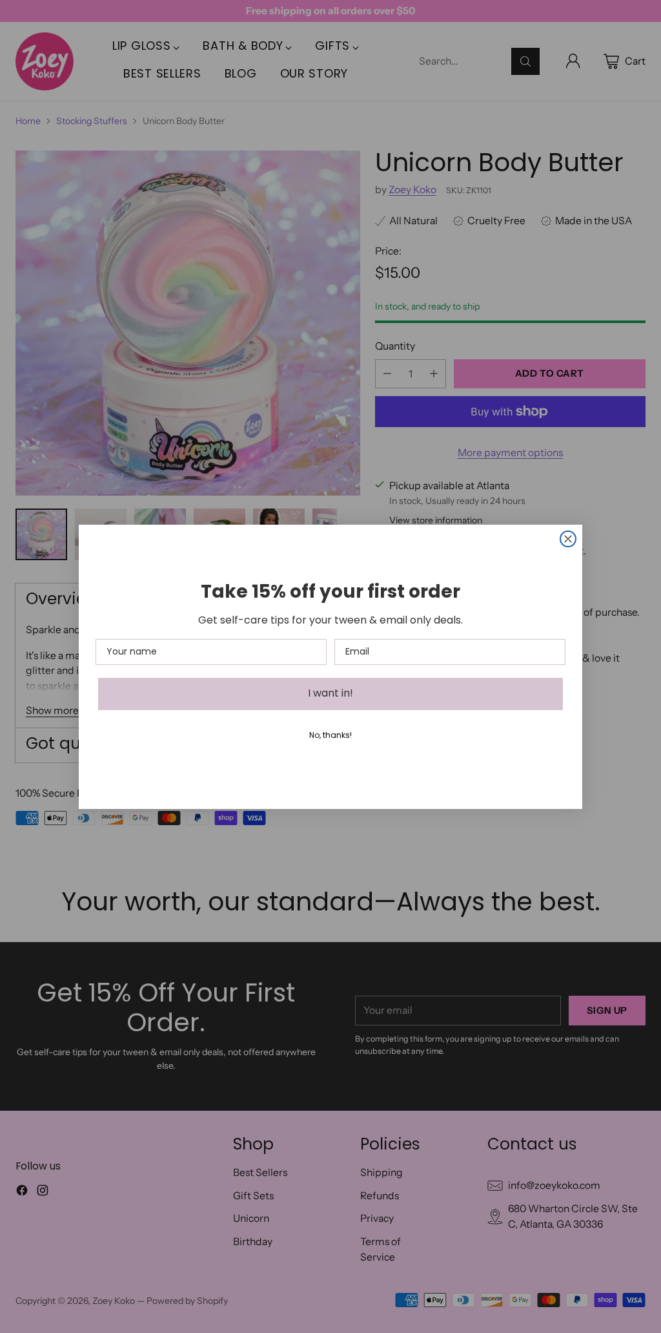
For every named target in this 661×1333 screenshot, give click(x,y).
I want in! (330, 694)
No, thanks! (330, 736)
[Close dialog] (568, 539)
